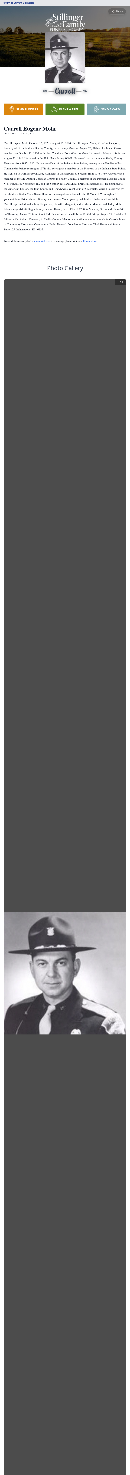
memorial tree (42, 241)
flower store (89, 241)
